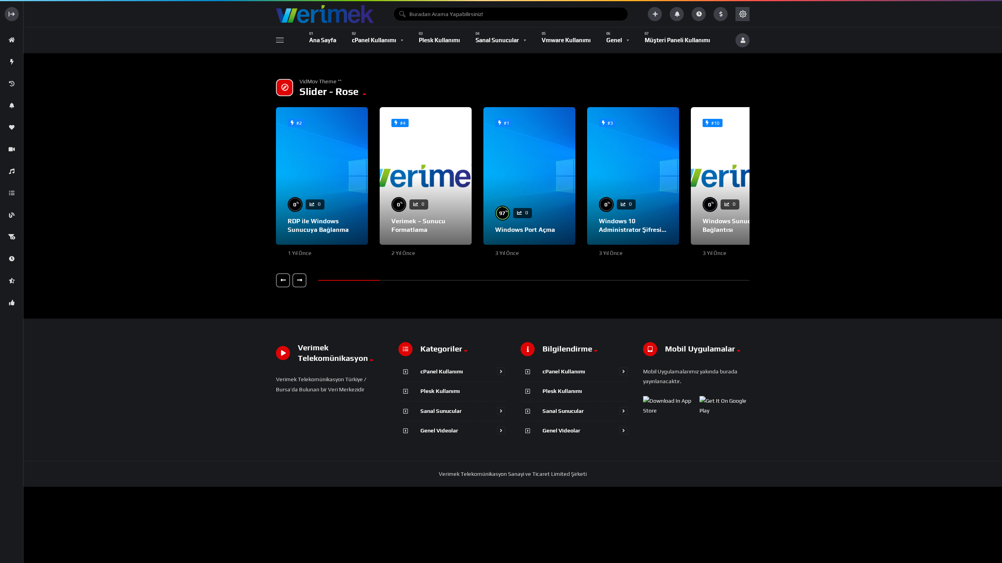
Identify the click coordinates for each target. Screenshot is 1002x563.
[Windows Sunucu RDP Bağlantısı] (737, 176)
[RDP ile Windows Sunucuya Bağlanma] (322, 176)
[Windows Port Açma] (529, 176)
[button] (283, 280)
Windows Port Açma (525, 229)
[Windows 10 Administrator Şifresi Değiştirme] (633, 176)
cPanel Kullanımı (441, 371)
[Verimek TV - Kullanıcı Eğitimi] (325, 14)
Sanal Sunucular (441, 411)
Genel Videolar (439, 430)
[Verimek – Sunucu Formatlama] (426, 176)
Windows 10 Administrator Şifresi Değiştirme (630, 229)
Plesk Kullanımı (440, 391)
